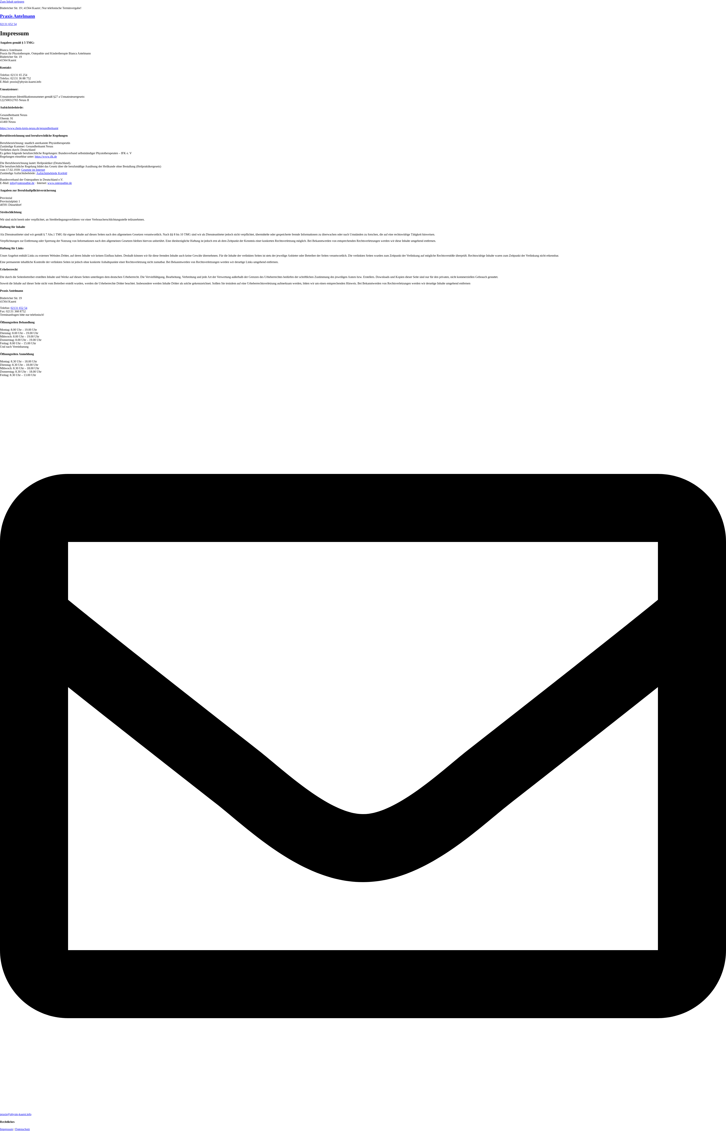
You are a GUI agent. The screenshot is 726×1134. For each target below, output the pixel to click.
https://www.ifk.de (46, 156)
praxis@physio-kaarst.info (15, 1114)
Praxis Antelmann (17, 16)
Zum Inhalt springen (12, 1)
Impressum (6, 1129)
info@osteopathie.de (22, 183)
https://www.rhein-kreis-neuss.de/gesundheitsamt (29, 128)
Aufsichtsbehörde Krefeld (51, 173)
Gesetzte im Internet (33, 169)
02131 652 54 (19, 308)
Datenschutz (22, 1129)
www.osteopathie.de (59, 183)
